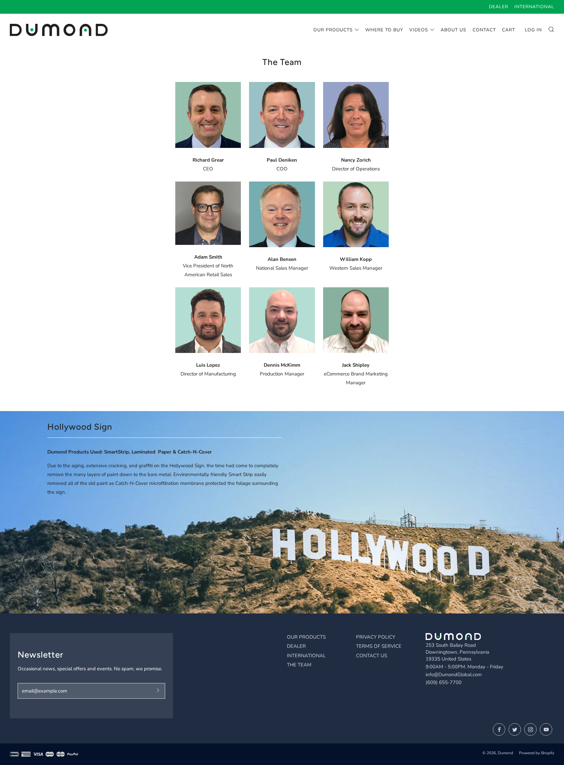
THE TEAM (299, 664)
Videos (418, 30)
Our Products (333, 30)
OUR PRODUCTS (306, 637)
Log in (533, 30)
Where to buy (384, 30)
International (534, 7)
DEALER (296, 646)
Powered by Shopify (536, 753)
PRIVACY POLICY (375, 637)
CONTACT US (371, 655)
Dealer (498, 7)
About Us (453, 30)
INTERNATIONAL (306, 655)
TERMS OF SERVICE (378, 646)
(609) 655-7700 (444, 682)
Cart (508, 30)
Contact (484, 30)
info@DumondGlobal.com (454, 674)
